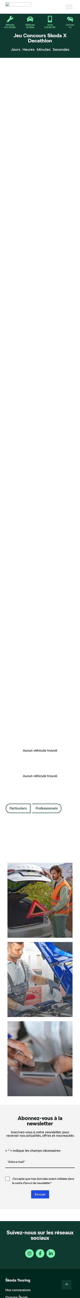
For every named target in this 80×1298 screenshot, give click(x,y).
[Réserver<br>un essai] (30, 19)
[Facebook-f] (40, 1253)
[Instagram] (29, 1253)
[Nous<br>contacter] (50, 19)
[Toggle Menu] (69, 7)
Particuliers (18, 808)
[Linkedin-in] (51, 1253)
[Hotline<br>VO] (70, 19)
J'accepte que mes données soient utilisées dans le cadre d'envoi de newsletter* (43, 1181)
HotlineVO (70, 26)
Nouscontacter (49, 26)
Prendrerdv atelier (10, 26)
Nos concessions (18, 1290)
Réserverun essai (30, 26)
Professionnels (47, 808)
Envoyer (40, 1194)
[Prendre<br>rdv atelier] (10, 19)
